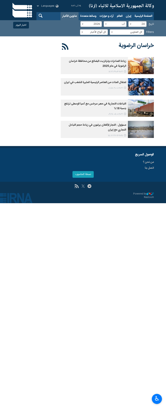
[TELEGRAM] (89, 186)
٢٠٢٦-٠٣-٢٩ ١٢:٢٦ (116, 72)
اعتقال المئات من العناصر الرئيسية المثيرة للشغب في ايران (95, 82)
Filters (150, 32)
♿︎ (157, 398)
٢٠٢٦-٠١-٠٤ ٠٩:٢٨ (115, 114)
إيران (128, 16)
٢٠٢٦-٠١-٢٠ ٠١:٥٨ (115, 88)
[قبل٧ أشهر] (141, 86)
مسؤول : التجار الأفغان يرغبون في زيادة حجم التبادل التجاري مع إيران (97, 127)
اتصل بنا (149, 168)
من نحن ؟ (148, 162)
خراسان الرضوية (136, 45)
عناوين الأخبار (69, 16)
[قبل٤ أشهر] (141, 65)
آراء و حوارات (107, 16)
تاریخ (151, 24)
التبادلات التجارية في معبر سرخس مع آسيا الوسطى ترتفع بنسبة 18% (95, 106)
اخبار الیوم (21, 25)
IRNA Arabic (121, 6)
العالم (119, 16)
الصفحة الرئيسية (143, 16)
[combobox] (137, 24)
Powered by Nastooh (143, 195)
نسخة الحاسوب (83, 174)
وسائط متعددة (88, 16)
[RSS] (65, 47)
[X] (83, 186)
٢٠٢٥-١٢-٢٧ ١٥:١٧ (115, 136)
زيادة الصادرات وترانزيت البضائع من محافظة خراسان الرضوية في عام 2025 (97, 63)
